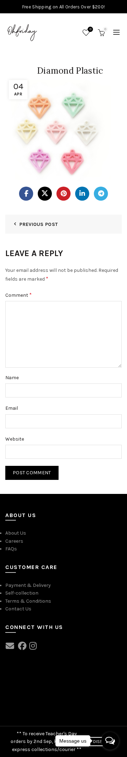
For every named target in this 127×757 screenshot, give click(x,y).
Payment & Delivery (28, 585)
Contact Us (18, 609)
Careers (14, 541)
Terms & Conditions (28, 601)
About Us (15, 533)
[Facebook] (26, 194)
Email (11, 408)
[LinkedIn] (82, 194)
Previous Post (38, 224)
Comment (18, 295)
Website (14, 439)
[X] (45, 194)
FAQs (11, 549)
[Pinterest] (63, 194)
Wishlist (90, 29)
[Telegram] (101, 194)
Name (12, 378)
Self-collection (21, 593)
